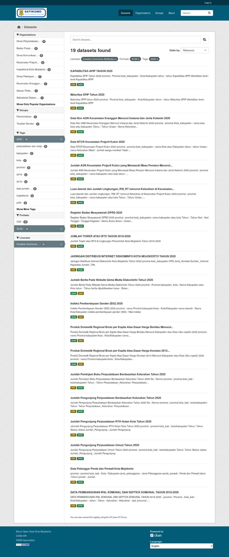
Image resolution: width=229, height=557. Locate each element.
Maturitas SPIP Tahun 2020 (87, 94)
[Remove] (116, 59)
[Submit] (209, 13)
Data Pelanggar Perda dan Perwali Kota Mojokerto (102, 468)
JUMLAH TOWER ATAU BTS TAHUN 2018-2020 (100, 236)
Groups (159, 13)
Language (156, 541)
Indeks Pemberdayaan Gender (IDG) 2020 (96, 303)
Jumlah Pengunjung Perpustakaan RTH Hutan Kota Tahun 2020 (110, 421)
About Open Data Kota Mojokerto (33, 531)
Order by (174, 50)
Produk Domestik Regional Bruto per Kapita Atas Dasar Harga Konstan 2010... (119, 350)
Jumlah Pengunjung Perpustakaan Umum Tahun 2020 (104, 445)
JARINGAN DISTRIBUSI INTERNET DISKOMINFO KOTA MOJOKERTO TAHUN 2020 (123, 256)
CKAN (155, 535)
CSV (73, 84)
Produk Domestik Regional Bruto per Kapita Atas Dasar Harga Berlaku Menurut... (121, 327)
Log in (208, 2)
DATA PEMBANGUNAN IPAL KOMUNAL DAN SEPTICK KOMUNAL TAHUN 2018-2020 (124, 492)
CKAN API (21, 535)
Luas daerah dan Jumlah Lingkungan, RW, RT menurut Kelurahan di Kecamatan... (122, 189)
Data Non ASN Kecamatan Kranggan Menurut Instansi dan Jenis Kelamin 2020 (120, 118)
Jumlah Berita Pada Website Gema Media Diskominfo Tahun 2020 (111, 280)
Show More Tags (26, 209)
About (171, 13)
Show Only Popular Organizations (36, 104)
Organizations (142, 13)
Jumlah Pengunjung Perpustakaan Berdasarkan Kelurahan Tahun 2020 (115, 398)
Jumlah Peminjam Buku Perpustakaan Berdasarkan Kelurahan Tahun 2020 (117, 374)
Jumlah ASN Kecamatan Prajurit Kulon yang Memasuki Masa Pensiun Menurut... (121, 165)
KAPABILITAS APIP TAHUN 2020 (91, 71)
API (110, 517)
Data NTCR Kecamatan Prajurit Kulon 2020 (97, 142)
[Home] (19, 27)
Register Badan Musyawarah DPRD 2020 (96, 212)
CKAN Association (25, 540)
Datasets (125, 13)
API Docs (122, 517)
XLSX (80, 84)
